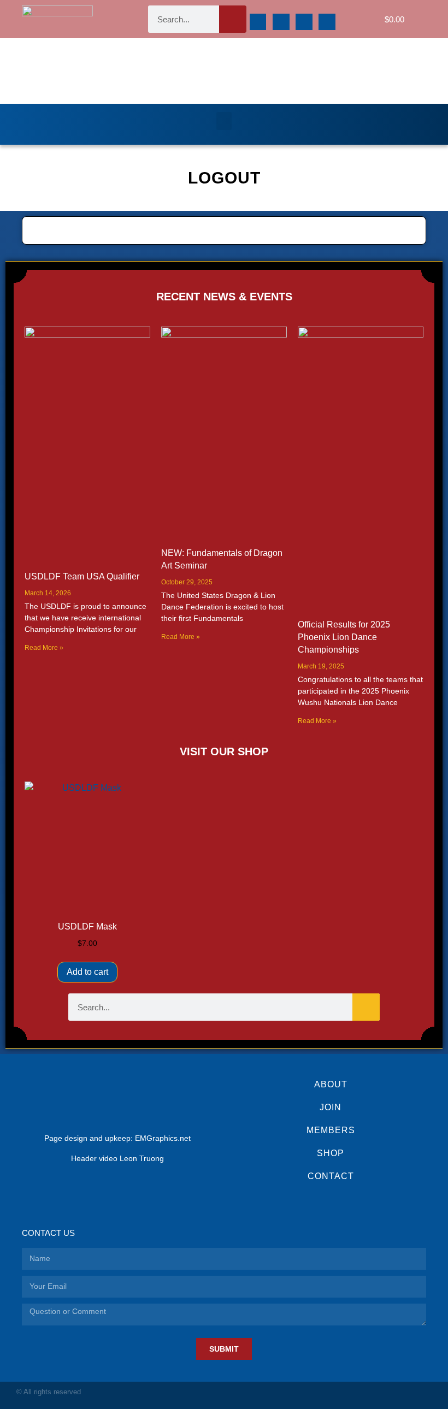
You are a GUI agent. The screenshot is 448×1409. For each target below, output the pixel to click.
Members (330, 1130)
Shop (330, 1153)
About (330, 1084)
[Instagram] (281, 22)
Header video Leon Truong (117, 1158)
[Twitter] (304, 22)
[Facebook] (258, 22)
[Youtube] (327, 22)
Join (330, 1107)
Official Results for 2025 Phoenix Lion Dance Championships (344, 637)
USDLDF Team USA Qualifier (82, 576)
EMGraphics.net (163, 1138)
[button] (224, 121)
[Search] (232, 19)
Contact (331, 1176)
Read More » (44, 648)
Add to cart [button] (87, 971)
